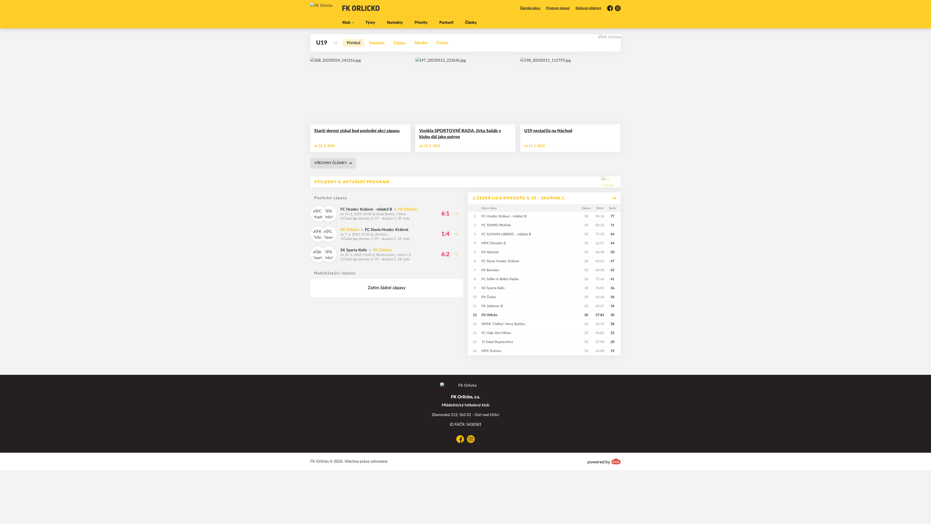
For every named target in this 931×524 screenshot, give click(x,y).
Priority (421, 23)
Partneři (446, 23)
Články (471, 23)
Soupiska (377, 43)
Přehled (353, 43)
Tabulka (420, 43)
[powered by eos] (604, 461)
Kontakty (395, 23)
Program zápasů (558, 8)
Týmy (370, 23)
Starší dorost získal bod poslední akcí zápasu (357, 131)
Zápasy (399, 43)
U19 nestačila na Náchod (548, 131)
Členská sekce (530, 8)
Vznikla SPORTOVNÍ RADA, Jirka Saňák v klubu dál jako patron (460, 134)
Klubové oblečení (588, 8)
